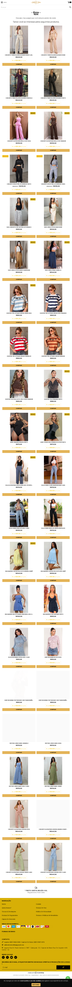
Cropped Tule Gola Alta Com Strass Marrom (19, 399)
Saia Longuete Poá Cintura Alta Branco (19, 227)
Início (4, 904)
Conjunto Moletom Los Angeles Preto (19, 184)
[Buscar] (70, 7)
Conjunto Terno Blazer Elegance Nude (53, 55)
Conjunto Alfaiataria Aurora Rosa (19, 829)
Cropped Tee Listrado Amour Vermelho (19, 356)
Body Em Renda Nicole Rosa (53, 657)
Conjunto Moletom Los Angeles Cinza (53, 184)
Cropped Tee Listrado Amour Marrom (53, 356)
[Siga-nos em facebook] (7, 957)
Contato (38, 904)
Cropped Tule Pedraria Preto (53, 399)
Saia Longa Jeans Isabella (53, 270)
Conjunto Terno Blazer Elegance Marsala (19, 98)
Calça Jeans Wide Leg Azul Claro (19, 528)
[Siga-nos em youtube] (11, 957)
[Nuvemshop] (36, 973)
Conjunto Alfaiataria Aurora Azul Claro (53, 872)
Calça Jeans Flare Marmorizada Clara (53, 485)
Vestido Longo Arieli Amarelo (19, 743)
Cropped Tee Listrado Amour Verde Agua (19, 313)
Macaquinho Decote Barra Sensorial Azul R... (19, 614)
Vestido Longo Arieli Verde (53, 786)
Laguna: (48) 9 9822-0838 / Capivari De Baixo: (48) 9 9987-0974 (24, 942)
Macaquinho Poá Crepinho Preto (53, 614)
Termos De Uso (41, 908)
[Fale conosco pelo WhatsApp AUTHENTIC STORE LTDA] (68, 978)
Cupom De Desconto (8, 919)
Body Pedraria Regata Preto (19, 442)
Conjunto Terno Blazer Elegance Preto (53, 98)
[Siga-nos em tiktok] (15, 957)
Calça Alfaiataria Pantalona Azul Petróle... (19, 485)
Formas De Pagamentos (10, 915)
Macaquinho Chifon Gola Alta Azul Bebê (53, 571)
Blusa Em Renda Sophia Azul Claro (19, 657)
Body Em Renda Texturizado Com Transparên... (19, 700)
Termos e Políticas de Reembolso (47, 915)
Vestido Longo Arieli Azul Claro (19, 786)
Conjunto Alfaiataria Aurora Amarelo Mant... (53, 829)
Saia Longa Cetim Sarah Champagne (19, 270)
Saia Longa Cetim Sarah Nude (53, 227)
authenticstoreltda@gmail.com (14, 945)
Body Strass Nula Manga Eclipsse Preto (53, 442)
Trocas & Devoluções (9, 911)
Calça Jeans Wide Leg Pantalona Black (53, 528)
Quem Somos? (6, 908)
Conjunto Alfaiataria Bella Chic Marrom (53, 141)
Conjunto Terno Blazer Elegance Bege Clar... (19, 55)
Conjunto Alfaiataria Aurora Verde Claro (19, 872)
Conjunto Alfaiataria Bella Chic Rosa (19, 141)
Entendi (36, 984)
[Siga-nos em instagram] (3, 957)
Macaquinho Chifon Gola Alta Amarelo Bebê (19, 571)
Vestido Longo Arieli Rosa (53, 743)
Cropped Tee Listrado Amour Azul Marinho (53, 313)
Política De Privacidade (43, 911)
